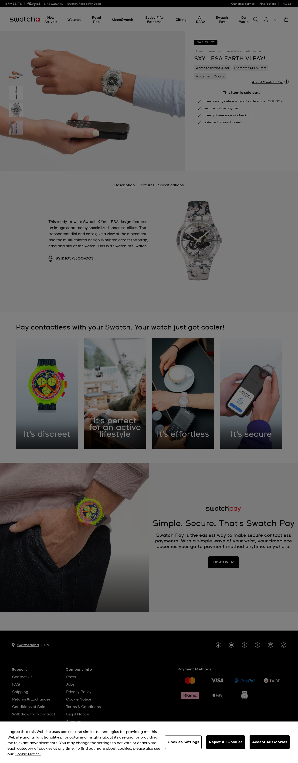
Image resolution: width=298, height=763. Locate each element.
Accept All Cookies (269, 742)
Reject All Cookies (225, 742)
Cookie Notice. (28, 754)
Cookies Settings (183, 742)
